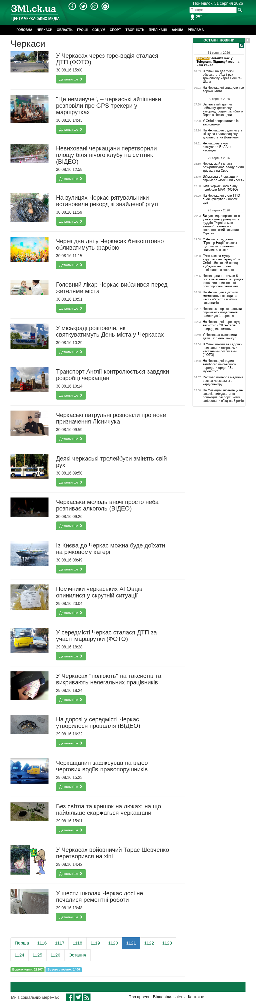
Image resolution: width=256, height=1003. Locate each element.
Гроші (82, 30)
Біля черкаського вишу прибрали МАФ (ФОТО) (220, 187)
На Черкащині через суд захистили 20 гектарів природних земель (221, 325)
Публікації (158, 30)
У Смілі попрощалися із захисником (220, 122)
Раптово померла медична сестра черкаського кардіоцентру (223, 381)
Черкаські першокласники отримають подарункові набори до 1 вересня (222, 312)
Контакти (196, 997)
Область (64, 30)
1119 (95, 943)
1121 (131, 943)
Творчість (135, 30)
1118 (77, 943)
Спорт (115, 30)
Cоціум (98, 30)
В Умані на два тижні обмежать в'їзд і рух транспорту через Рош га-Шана (222, 76)
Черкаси (44, 30)
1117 (59, 943)
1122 (149, 943)
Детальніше (69, 79)
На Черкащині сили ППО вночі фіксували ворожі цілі (221, 199)
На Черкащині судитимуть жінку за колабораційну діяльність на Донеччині (222, 134)
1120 (113, 943)
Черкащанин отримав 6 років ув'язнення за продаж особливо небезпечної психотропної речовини (223, 281)
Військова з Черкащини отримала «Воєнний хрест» (223, 178)
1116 (42, 943)
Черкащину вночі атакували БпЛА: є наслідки (217, 147)
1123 (167, 943)
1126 (55, 955)
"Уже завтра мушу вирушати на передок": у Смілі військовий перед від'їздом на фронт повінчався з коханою (221, 263)
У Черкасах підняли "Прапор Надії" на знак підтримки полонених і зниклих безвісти (220, 245)
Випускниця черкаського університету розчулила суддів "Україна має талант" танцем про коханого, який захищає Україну (221, 224)
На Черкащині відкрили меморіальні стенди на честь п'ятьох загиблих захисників (220, 298)
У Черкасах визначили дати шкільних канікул (220, 336)
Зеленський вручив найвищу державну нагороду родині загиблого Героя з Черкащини (223, 109)
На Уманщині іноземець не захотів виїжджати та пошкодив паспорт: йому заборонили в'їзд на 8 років (223, 396)
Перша (22, 943)
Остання (77, 955)
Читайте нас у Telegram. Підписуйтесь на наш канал (217, 61)
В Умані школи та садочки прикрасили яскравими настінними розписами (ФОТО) (222, 350)
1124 (19, 955)
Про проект (139, 997)
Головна (24, 30)
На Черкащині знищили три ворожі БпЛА (223, 89)
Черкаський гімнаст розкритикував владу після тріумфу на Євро (223, 167)
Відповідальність (168, 997)
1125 (37, 955)
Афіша (177, 30)
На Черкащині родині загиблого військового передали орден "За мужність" (219, 366)
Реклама (196, 30)
